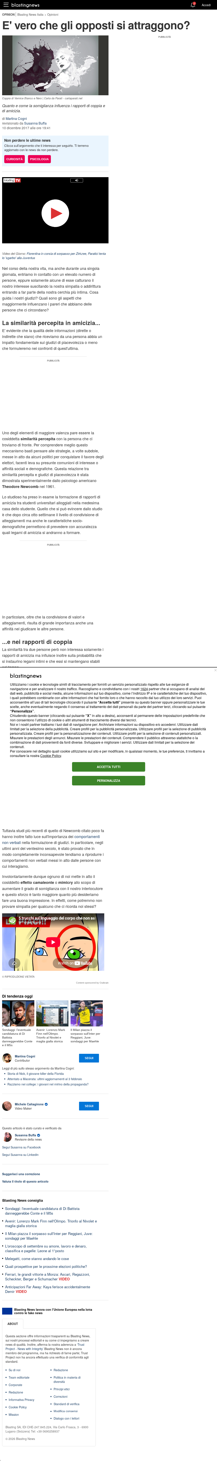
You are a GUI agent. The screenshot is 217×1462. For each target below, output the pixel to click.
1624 (144, 688)
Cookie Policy (50, 755)
